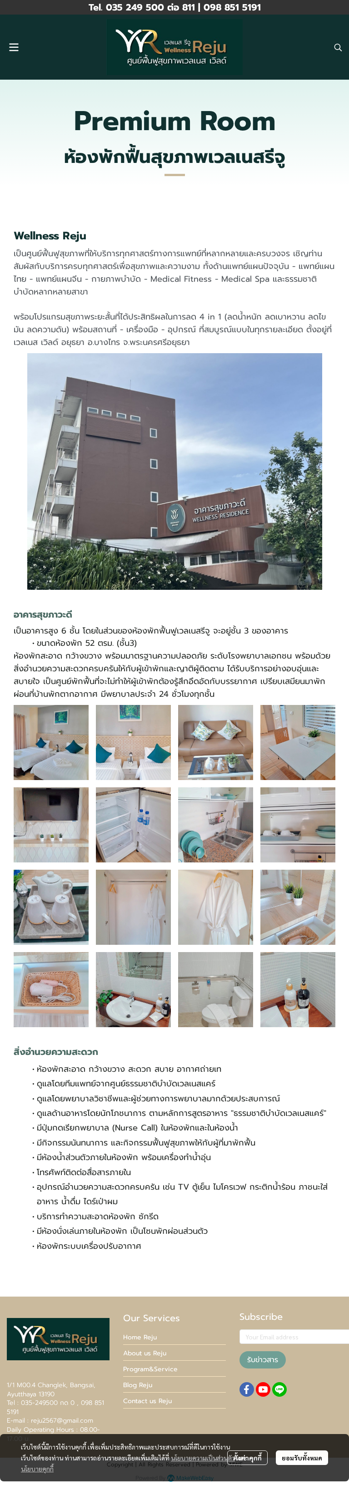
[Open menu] (14, 47)
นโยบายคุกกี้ (37, 1469)
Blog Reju (137, 1385)
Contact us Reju (147, 1401)
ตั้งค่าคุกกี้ (247, 1458)
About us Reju (144, 1353)
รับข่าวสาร (262, 1359)
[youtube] (263, 1389)
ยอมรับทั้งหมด (302, 1458)
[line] (279, 1389)
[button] (338, 47)
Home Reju (140, 1337)
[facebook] (246, 1389)
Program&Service (150, 1369)
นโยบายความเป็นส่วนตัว (203, 1458)
